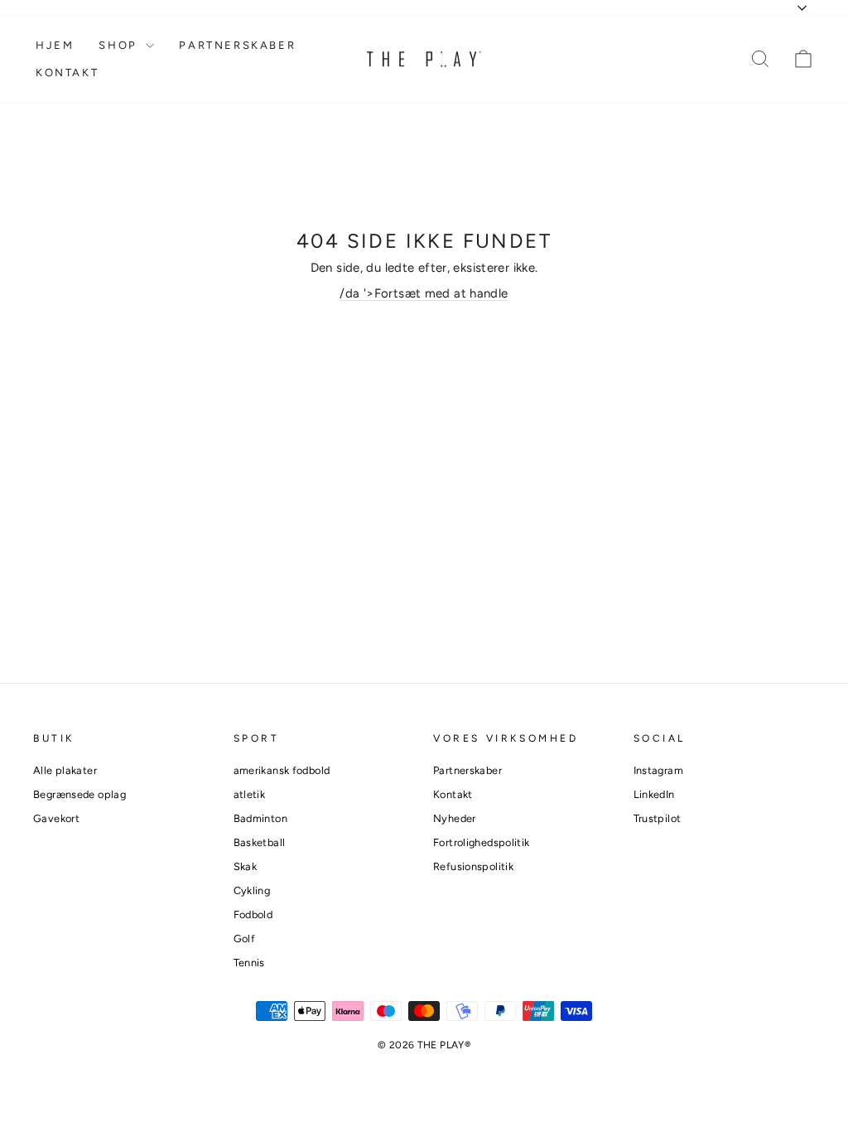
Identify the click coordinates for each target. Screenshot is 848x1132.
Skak (246, 866)
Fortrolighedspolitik (481, 842)
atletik (250, 794)
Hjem (55, 45)
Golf (245, 938)
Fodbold (253, 914)
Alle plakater (65, 770)
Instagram (658, 770)
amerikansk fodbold (282, 770)
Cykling (252, 890)
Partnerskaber (237, 45)
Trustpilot (658, 818)
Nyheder (454, 818)
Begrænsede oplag (79, 794)
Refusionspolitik (473, 866)
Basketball (260, 842)
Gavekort (56, 818)
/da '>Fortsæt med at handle (424, 293)
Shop (120, 45)
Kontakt (67, 72)
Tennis (249, 962)
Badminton (260, 818)
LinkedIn (654, 794)
